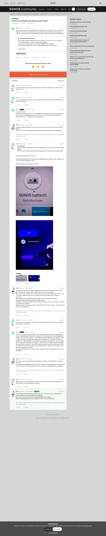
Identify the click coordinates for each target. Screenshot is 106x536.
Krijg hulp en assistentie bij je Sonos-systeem (28, 14)
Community (12, 14)
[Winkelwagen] (100, 3)
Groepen (56, 9)
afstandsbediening (21, 53)
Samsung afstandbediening (77, 35)
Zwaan (17, 28)
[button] (81, 9)
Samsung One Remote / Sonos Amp (79, 22)
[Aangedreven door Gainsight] (53, 415)
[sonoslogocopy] (53, 3)
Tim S (17, 125)
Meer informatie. (88, 526)
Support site (64, 9)
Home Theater (43, 14)
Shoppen (6, 3)
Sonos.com (71, 9)
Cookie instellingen (53, 418)
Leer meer (12, 3)
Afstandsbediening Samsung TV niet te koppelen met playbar (80, 51)
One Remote (26, 45)
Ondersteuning (21, 3)
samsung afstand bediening (77, 31)
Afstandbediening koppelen (77, 26)
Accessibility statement (64, 418)
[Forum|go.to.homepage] (23, 9)
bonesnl (18, 85)
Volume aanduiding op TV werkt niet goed (81, 46)
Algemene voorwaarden (41, 418)
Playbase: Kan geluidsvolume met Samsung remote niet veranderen (81, 57)
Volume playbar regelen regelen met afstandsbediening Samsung (79, 40)
